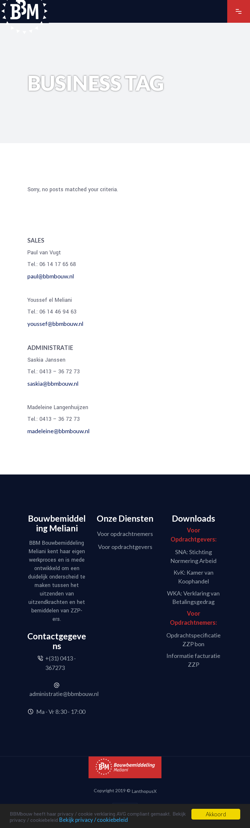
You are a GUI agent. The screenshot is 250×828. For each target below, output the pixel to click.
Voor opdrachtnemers (125, 533)
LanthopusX (144, 791)
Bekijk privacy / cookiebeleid (93, 819)
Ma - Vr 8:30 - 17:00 (60, 711)
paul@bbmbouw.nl (50, 276)
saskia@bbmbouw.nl (52, 383)
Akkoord (216, 814)
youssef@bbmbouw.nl (55, 323)
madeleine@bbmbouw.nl (58, 430)
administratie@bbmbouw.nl (64, 693)
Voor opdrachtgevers (125, 546)
